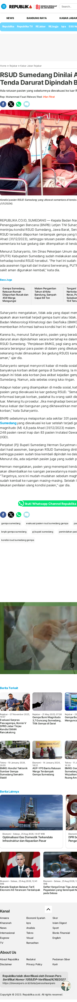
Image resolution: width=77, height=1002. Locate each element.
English (56, 937)
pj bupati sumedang (42, 531)
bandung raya (37, 18)
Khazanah (5, 922)
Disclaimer (6, 964)
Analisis (30, 927)
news (10, 18)
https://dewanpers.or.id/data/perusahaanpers (29, 983)
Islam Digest (59, 922)
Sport (55, 927)
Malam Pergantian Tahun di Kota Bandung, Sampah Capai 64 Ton (45, 293)
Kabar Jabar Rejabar (31, 65)
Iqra (28, 922)
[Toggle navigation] (4, 6)
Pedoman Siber (61, 959)
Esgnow (4, 937)
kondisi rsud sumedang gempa (17, 540)
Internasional (7, 932)
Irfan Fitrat (49, 96)
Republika (8, 26)
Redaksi (31, 959)
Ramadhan (32, 942)
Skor (55, 917)
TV (1, 942)
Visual (29, 937)
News (3, 927)
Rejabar (13, 65)
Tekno (29, 932)
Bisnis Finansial (61, 932)
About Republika (9, 959)
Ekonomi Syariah (35, 917)
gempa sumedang (10, 523)
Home (3, 65)
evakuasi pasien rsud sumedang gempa (47, 523)
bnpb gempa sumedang (14, 531)
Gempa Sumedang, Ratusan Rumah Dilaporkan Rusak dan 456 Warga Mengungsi (15, 294)
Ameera (4, 917)
